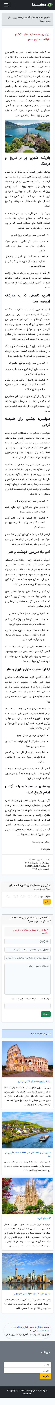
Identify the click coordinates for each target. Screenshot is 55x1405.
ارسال (46, 1014)
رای (47, 901)
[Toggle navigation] (6, 5)
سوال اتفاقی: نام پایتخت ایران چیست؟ (31, 999)
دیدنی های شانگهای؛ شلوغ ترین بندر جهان (32, 1293)
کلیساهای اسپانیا (44, 1218)
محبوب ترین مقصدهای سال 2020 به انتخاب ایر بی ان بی (28, 1154)
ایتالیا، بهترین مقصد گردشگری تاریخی (34, 1081)
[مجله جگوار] (42, 5)
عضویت (45, 1376)
